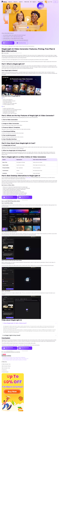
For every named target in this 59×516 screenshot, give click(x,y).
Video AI (10, 1)
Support (34, 1)
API (30, 1)
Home (3, 46)
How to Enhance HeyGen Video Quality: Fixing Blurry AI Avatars (15, 359)
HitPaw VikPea (28, 177)
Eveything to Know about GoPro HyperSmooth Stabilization (14, 357)
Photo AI (15, 1)
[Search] (51, 2)
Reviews (6, 46)
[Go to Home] (4, 1)
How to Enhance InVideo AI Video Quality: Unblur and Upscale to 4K (15, 358)
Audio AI (20, 1)
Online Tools (26, 1)
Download (41, 1)
